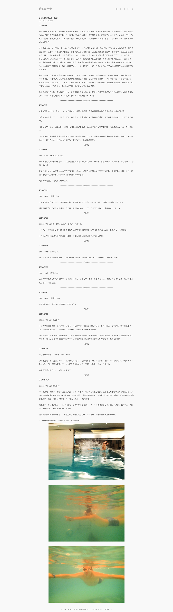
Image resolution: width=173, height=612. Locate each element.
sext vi (102, 609)
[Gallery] (128, 9)
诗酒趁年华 (45, 8)
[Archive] (116, 9)
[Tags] (121, 9)
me (111, 609)
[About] (124, 9)
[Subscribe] (132, 9)
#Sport (50, 21)
